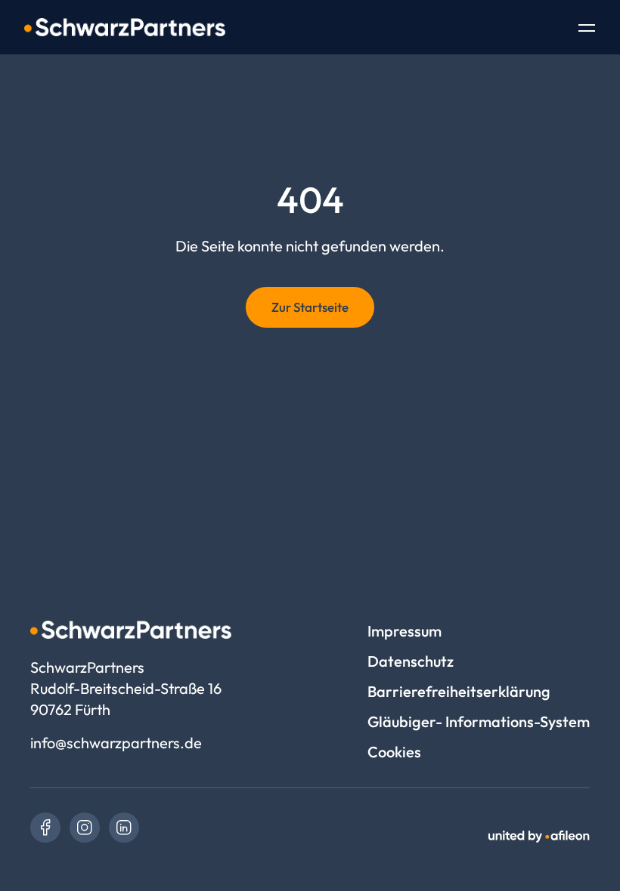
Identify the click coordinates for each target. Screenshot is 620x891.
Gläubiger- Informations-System (478, 721)
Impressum (404, 630)
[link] (45, 827)
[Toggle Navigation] (587, 29)
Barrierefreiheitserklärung (458, 691)
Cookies (394, 751)
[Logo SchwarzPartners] (124, 27)
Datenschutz (410, 661)
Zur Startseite (310, 307)
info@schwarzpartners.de (116, 742)
